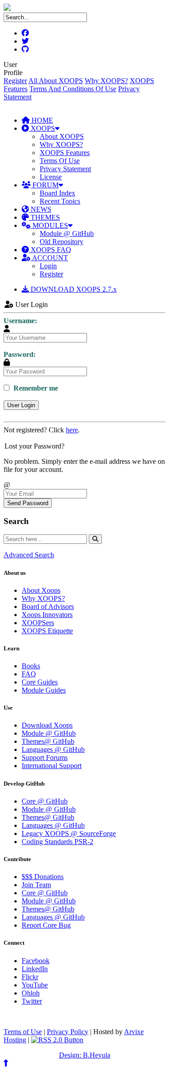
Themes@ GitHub (48, 741)
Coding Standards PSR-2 (57, 841)
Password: (20, 354)
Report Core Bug (46, 925)
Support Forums (45, 757)
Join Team (36, 885)
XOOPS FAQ (50, 249)
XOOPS (42, 128)
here (72, 430)
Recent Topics (60, 201)
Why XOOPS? (106, 80)
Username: (20, 320)
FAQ (29, 674)
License (51, 177)
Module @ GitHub (67, 233)
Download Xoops (47, 725)
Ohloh (31, 993)
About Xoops (41, 590)
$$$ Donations (43, 876)
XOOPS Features (65, 152)
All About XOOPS (55, 80)
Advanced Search (29, 555)
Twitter (32, 1001)
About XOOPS (62, 136)
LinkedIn (35, 969)
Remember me (35, 388)
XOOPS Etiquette (47, 631)
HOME (41, 120)
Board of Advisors (48, 606)
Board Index (57, 193)
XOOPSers (38, 623)
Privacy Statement (65, 169)
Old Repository (61, 241)
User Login (21, 405)
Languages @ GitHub (53, 749)
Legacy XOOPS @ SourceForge (69, 833)
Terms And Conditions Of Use (72, 89)
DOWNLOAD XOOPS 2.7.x (73, 289)
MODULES (49, 225)
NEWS (40, 209)
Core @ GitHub (45, 801)
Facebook (36, 960)
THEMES (44, 217)
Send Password (27, 503)
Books (31, 666)
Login (48, 266)
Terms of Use (23, 1031)
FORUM (45, 185)
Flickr (30, 977)
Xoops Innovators (47, 614)
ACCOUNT (49, 258)
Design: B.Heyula (84, 1055)
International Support (52, 765)
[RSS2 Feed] (57, 1040)
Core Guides (40, 682)
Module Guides (44, 690)
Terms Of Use (60, 160)
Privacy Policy (67, 1031)
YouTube (35, 985)
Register (15, 80)
